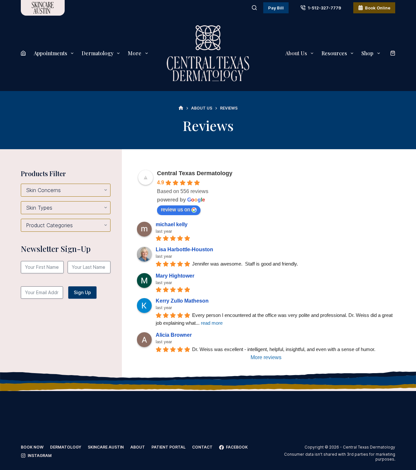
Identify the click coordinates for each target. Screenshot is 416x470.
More (134, 53)
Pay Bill (276, 7)
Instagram (40, 455)
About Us (296, 53)
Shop (367, 53)
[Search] (254, 7)
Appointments (50, 53)
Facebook (237, 447)
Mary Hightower (175, 276)
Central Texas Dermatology (194, 173)
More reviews (266, 357)
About (137, 447)
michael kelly (172, 224)
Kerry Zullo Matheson (182, 301)
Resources (334, 53)
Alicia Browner (174, 335)
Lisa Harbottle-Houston (184, 249)
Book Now (32, 447)
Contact (202, 447)
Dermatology (97, 53)
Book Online (377, 7)
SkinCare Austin (106, 447)
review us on (175, 209)
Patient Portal (168, 447)
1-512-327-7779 (324, 7)
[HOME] (180, 108)
